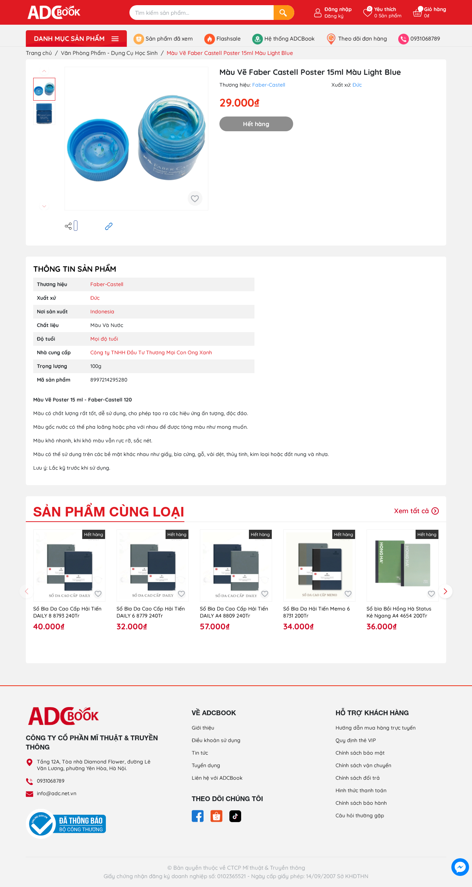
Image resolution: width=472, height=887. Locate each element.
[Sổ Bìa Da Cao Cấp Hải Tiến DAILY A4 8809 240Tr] (236, 565)
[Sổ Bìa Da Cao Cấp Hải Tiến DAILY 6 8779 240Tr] (152, 565)
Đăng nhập (338, 9)
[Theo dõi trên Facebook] (198, 815)
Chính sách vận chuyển (363, 765)
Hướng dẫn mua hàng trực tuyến (376, 727)
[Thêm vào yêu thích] (195, 198)
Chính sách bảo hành (361, 803)
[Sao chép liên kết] (108, 225)
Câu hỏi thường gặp (360, 815)
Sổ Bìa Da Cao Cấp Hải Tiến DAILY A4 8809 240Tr (234, 612)
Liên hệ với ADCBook (217, 778)
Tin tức (200, 752)
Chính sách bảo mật (360, 752)
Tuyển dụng (206, 765)
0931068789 (51, 781)
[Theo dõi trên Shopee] (217, 815)
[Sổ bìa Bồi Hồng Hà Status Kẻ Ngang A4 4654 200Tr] (402, 565)
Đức (357, 84)
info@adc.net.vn (56, 793)
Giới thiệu (203, 727)
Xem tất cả (412, 511)
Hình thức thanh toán (361, 790)
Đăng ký (333, 16)
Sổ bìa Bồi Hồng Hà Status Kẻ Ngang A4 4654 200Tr (399, 612)
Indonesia (102, 311)
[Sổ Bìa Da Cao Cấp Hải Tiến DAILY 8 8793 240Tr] (69, 565)
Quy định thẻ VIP (356, 740)
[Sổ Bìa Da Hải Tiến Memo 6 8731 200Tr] (319, 565)
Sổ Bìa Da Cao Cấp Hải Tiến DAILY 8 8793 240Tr (67, 612)
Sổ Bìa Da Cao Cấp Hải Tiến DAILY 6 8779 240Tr (151, 612)
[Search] (284, 12)
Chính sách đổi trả (358, 778)
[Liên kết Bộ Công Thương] (68, 823)
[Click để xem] (136, 138)
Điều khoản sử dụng (216, 740)
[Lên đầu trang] (460, 850)
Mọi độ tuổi (104, 338)
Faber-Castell (268, 84)
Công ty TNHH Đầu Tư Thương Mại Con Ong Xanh (151, 352)
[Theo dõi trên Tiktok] (235, 815)
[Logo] (92, 716)
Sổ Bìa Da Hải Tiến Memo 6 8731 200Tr (316, 612)
